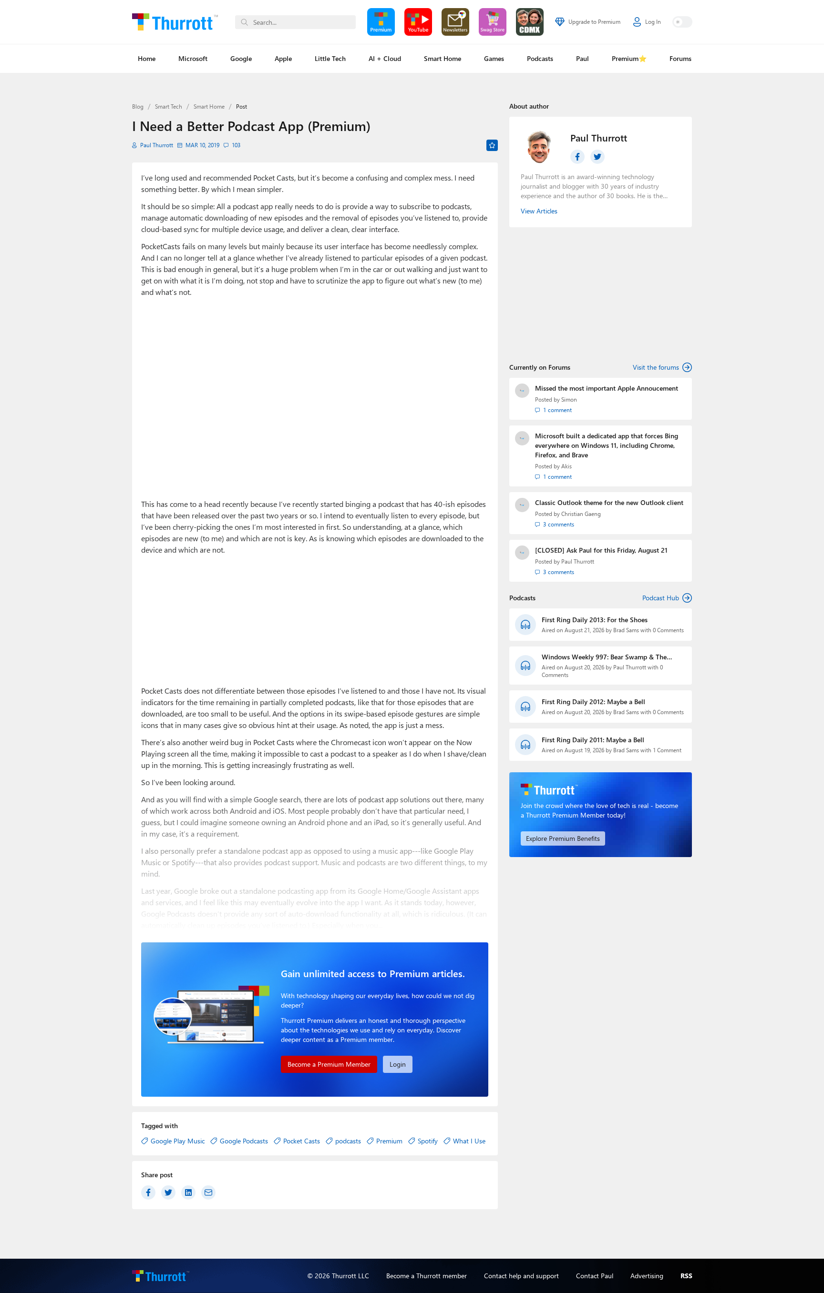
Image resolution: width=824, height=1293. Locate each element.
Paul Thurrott (156, 145)
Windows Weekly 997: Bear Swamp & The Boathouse (604, 657)
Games (494, 58)
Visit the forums (656, 367)
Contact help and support (521, 1275)
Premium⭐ (629, 58)
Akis (566, 466)
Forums (680, 58)
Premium (389, 1140)
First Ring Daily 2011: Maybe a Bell (593, 739)
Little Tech (330, 58)
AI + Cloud (385, 58)
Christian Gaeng (581, 513)
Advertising (646, 1275)
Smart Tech (168, 106)
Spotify (428, 1140)
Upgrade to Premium (594, 21)
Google (241, 58)
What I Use (469, 1140)
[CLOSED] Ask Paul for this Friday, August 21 (601, 550)
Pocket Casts (301, 1140)
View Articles (539, 210)
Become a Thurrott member (426, 1275)
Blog (138, 106)
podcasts (348, 1140)
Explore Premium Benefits (563, 838)
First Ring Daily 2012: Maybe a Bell (593, 701)
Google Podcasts (244, 1140)
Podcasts (540, 58)
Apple (283, 58)
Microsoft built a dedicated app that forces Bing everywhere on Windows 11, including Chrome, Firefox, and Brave (606, 445)
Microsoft (192, 58)
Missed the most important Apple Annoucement (606, 388)
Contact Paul (594, 1275)
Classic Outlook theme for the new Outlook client (609, 502)
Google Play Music (178, 1140)
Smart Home (442, 58)
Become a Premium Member (329, 1064)
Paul (582, 58)
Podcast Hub (660, 597)
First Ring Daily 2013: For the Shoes (595, 619)
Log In (653, 21)
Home (146, 58)
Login (398, 1064)
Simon (569, 399)
